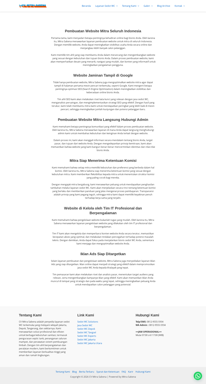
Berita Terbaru (86, 371)
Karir (130, 371)
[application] (116, 5)
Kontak (178, 5)
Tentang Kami (129, 5)
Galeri (147, 5)
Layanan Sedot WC (105, 5)
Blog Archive (163, 5)
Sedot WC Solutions (87, 321)
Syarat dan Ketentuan (107, 371)
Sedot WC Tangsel (86, 332)
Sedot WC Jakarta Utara (89, 343)
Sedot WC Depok (86, 328)
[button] (198, 376)
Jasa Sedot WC (84, 325)
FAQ (124, 371)
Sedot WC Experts (86, 335)
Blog (74, 371)
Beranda (86, 5)
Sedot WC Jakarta (86, 339)
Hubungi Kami (143, 371)
